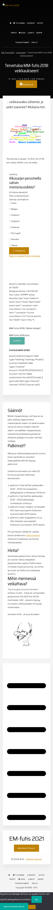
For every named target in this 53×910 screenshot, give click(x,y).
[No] (32, 907)
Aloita (17, 340)
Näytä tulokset (17, 256)
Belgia (14, 209)
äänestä (20, 251)
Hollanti (15, 215)
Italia (14, 203)
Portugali (16, 233)
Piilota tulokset (32, 256)
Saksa (14, 245)
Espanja (15, 227)
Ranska (15, 239)
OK (36, 899)
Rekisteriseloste (14, 906)
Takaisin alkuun (34, 859)
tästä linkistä (33, 535)
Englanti (15, 221)
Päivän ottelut (26, 848)
